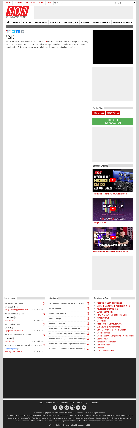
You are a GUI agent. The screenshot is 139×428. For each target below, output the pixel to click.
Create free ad (113, 113)
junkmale (8, 328)
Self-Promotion (103, 344)
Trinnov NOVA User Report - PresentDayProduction (110, 251)
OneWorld (9, 317)
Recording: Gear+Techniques (14, 352)
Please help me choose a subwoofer (64, 328)
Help (49, 3)
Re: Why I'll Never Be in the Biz (18, 335)
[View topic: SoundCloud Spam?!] (88, 313)
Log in (7, 3)
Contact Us (50, 403)
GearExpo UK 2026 (99, 222)
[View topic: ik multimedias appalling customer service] (88, 343)
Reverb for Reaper (57, 323)
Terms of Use (95, 403)
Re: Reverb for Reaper (14, 303)
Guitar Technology (105, 311)
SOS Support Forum (105, 350)
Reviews (55, 22)
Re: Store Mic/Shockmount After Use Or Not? (24, 345)
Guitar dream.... (56, 308)
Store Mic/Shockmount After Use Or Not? (67, 303)
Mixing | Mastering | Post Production (16, 310)
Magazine (41, 22)
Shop (41, 3)
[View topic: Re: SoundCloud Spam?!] (43, 314)
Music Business (122, 22)
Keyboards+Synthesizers (107, 309)
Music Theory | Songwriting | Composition (116, 335)
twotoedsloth (10, 307)
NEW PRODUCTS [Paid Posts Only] (112, 314)
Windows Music (103, 317)
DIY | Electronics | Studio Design (111, 329)
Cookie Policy (62, 403)
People (85, 22)
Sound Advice (101, 22)
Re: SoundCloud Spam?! (15, 314)
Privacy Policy (82, 403)
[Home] (17, 11)
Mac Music (101, 320)
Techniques (71, 22)
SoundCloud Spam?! (57, 313)
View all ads (99, 113)
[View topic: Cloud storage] (88, 318)
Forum (27, 22)
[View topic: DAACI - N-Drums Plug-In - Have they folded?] (88, 333)
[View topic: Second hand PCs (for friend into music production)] (88, 338)
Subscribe (30, 3)
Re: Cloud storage (12, 324)
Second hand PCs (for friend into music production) (68, 338)
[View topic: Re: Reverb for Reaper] (43, 303)
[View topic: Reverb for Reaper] (88, 323)
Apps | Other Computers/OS (14, 331)
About (41, 403)
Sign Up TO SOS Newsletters (113, 121)
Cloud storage (55, 318)
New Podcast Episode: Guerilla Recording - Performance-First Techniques (68, 348)
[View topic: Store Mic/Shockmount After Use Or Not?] (88, 303)
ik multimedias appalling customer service (67, 343)
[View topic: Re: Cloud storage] (43, 324)
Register (18, 3)
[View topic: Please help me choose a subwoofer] (88, 328)
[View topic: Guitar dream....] (88, 308)
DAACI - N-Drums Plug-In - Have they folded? (68, 333)
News (16, 22)
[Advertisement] (113, 145)
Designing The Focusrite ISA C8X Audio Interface (109, 193)
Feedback (101, 347)
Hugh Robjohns (11, 349)
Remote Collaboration (106, 341)
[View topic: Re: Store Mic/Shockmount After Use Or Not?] (43, 345)
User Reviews (102, 338)
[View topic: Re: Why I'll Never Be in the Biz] (43, 335)
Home (8, 22)
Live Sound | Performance (108, 326)
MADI (44, 41)
